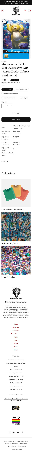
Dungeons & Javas (14, 441)
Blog (16, 350)
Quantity (4, 102)
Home (16, 324)
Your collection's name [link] (11, 210)
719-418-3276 (20, 360)
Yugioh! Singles (8, 277)
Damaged (25, 98)
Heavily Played (10, 98)
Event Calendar (16, 334)
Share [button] (6, 161)
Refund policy (14, 443)
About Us (16, 327)
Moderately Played (12, 94)
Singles (16, 337)
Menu (16, 343)
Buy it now (16, 120)
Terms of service (12, 446)
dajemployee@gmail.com (18, 363)
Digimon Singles (8, 243)
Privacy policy (23, 443)
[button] (2, 10)
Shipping (4, 82)
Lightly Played (22, 89)
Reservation (16, 330)
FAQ (15, 340)
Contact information (17, 449)
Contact (16, 347)
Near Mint (8, 89)
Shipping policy (22, 446)
